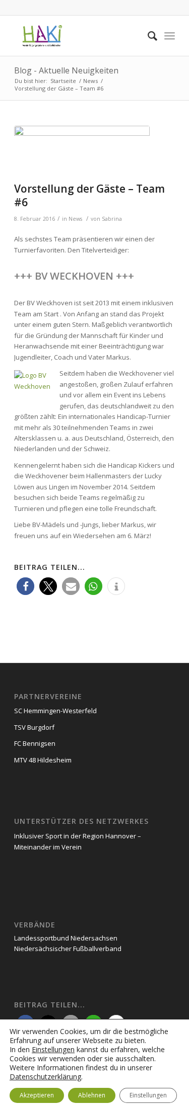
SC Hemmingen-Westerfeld (55, 710)
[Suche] (147, 36)
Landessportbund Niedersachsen (65, 938)
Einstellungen (53, 1049)
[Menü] (169, 36)
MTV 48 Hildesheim (43, 759)
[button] (25, 586)
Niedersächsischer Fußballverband (67, 948)
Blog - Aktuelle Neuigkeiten (66, 70)
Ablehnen (91, 1095)
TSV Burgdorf (34, 727)
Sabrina (112, 218)
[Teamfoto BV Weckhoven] (82, 151)
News (75, 218)
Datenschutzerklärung (45, 1076)
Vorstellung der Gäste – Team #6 (89, 195)
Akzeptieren (37, 1095)
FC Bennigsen (34, 743)
